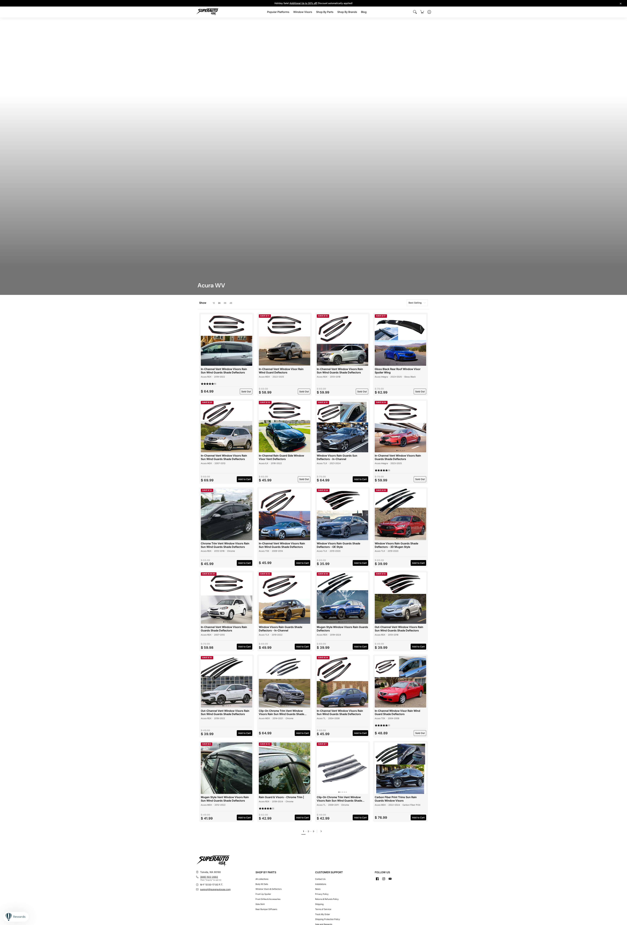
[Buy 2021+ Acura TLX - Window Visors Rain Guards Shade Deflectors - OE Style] (342, 514)
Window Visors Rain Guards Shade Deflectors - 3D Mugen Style (396, 545)
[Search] (415, 12)
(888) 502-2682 (209, 877)
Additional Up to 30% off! (303, 3)
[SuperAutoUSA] (207, 12)
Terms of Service (323, 909)
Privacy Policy (322, 894)
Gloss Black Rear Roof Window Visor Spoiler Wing (397, 370)
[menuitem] (278, 12)
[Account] (429, 12)
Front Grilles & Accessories (268, 899)
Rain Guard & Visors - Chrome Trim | (281, 797)
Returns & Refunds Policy (327, 899)
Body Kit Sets (262, 884)
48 (231, 303)
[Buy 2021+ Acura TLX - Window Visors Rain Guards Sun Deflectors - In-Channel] (342, 426)
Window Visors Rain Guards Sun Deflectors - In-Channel (337, 457)
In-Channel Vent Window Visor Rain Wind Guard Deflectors (281, 370)
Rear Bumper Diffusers (266, 909)
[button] (204, 340)
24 (219, 303)
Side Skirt (260, 904)
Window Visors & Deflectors (268, 889)
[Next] (322, 831)
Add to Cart (244, 479)
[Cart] (422, 12)
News (317, 889)
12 (214, 303)
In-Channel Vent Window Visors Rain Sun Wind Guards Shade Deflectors (224, 370)
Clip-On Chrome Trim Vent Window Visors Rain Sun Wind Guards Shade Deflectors (281, 712)
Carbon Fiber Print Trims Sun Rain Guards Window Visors (396, 799)
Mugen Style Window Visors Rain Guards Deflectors (342, 628)
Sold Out (246, 391)
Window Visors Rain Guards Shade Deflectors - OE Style (338, 545)
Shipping (319, 904)
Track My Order (322, 914)
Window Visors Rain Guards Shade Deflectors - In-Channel (280, 628)
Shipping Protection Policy (327, 919)
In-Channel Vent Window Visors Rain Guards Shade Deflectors (398, 457)
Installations (320, 884)
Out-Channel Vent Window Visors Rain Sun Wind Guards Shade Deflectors (399, 628)
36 (225, 303)
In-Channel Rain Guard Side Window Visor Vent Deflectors (281, 457)
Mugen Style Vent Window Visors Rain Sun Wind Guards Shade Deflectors (225, 799)
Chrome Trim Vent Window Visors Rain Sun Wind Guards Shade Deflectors (225, 545)
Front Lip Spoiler (263, 894)
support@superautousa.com (215, 889)
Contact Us (320, 879)
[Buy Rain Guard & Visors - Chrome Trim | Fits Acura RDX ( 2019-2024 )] (284, 768)
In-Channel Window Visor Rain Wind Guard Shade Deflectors (397, 712)
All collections (262, 879)
